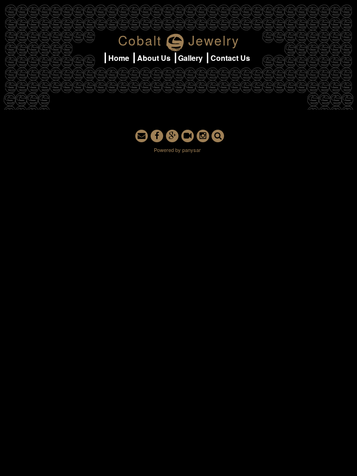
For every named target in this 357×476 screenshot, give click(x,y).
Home (118, 58)
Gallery (190, 58)
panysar (191, 149)
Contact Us (230, 58)
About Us (154, 58)
